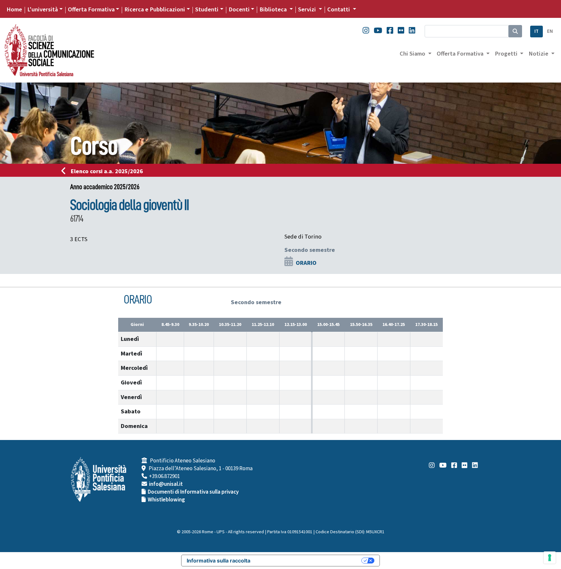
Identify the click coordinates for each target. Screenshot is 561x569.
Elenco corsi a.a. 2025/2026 (107, 171)
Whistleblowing (166, 500)
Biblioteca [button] (273, 9)
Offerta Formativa (91, 9)
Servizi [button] (307, 9)
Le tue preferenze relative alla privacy (309, 560)
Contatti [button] (339, 9)
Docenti (239, 9)
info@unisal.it (166, 484)
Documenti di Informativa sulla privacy (193, 492)
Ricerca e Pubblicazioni (154, 9)
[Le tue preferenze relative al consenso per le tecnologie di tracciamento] (549, 557)
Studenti (206, 9)
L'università (42, 9)
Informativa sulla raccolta (218, 560)
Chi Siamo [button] (413, 53)
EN (550, 31)
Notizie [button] (539, 53)
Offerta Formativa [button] (461, 53)
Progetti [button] (507, 53)
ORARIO (306, 263)
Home (14, 9)
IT (536, 31)
